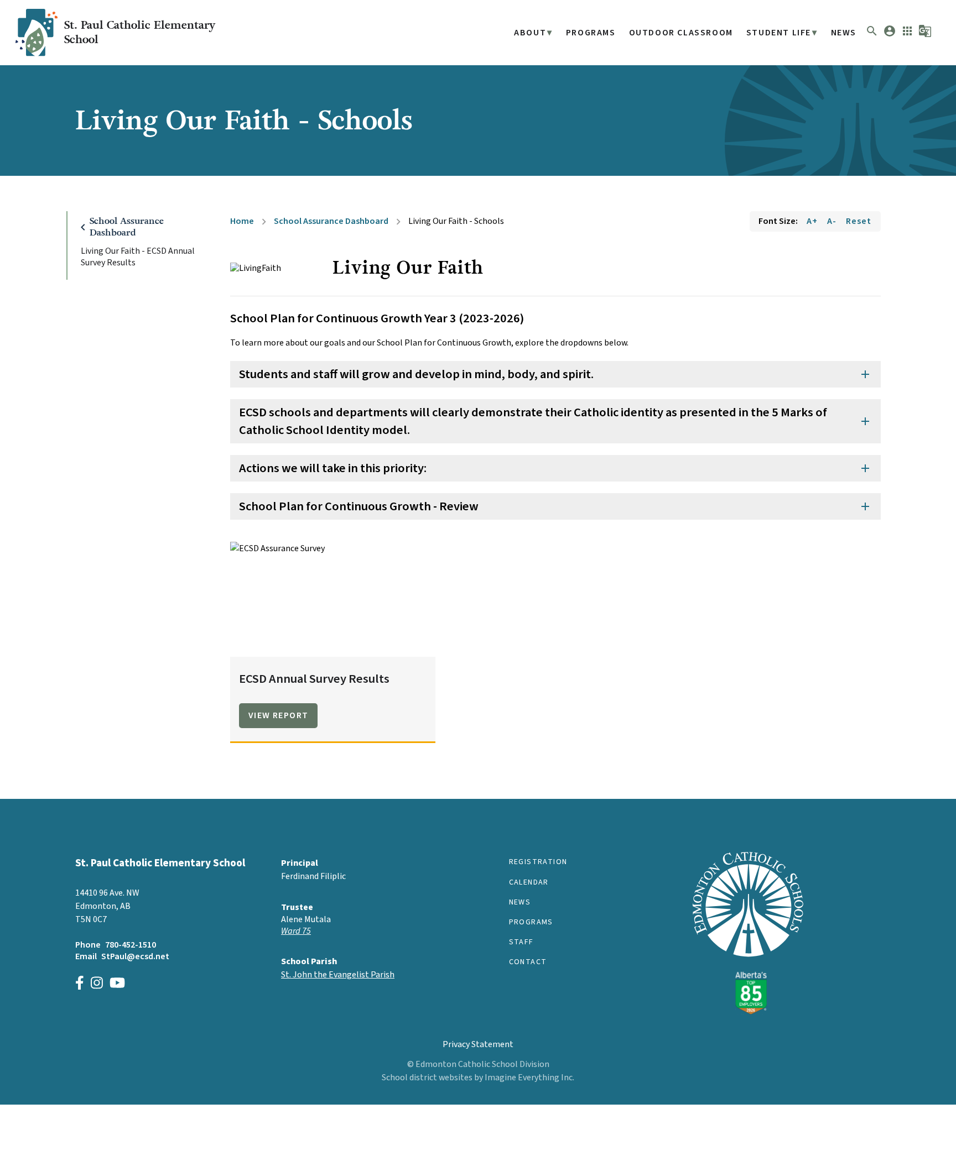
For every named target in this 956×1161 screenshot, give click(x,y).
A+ (812, 221)
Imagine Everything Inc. (529, 1077)
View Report (278, 715)
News (843, 33)
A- (831, 221)
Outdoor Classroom (681, 33)
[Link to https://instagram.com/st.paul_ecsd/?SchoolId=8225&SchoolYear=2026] (97, 984)
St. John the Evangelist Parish (337, 975)
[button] (872, 35)
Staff (521, 942)
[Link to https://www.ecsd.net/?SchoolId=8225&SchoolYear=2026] (748, 1012)
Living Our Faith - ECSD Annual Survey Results (138, 257)
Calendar (529, 882)
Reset (858, 221)
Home (242, 221)
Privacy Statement (478, 1044)
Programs (591, 33)
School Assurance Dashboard (331, 221)
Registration (538, 861)
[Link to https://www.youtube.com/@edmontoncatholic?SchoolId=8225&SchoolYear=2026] (117, 984)
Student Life (778, 33)
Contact (528, 962)
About (530, 33)
